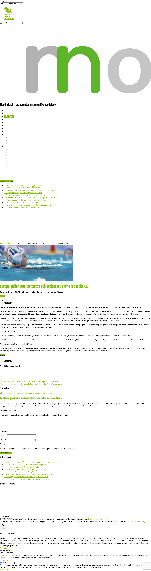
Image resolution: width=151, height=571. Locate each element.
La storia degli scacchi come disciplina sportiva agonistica (28, 472)
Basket (12, 143)
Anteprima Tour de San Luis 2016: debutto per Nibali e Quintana (30, 381)
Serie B (12, 152)
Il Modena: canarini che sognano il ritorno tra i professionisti (29, 197)
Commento (5, 431)
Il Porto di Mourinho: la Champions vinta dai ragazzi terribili (29, 205)
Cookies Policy (139, 521)
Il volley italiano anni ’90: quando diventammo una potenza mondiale (32, 462)
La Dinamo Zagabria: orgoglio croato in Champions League (29, 190)
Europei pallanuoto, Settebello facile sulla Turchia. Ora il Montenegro (31, 384)
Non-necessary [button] (6, 560)
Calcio (7, 131)
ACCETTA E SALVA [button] (7, 570)
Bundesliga (14, 161)
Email (3, 440)
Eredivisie (13, 167)
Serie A (12, 149)
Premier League (16, 155)
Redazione (8, 14)
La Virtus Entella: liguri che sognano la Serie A (23, 192)
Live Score (9, 134)
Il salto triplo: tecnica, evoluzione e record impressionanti (28, 474)
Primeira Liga (15, 170)
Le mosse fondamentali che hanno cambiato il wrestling (27, 479)
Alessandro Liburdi (7, 292)
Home (6, 8)
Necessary (7, 550)
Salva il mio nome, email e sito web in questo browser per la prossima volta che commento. (40, 448)
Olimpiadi (8, 128)
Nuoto (32, 292)
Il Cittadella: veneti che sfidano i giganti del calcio (24, 207)
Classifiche (9, 146)
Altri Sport (9, 116)
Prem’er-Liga (15, 173)
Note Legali (8, 12)
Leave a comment (50, 292)
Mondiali (8, 122)
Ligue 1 (12, 164)
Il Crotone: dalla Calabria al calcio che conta (22, 188)
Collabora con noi (10, 16)
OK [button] (132, 521)
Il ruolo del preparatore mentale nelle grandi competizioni (28, 469)
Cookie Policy (105, 519)
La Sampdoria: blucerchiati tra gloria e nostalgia (24, 202)
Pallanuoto (39, 292)
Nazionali (8, 119)
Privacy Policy (9, 19)
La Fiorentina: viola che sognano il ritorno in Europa (25, 200)
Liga (11, 158)
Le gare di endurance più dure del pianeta (21, 467)
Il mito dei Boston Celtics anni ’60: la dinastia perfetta (26, 464)
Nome (3, 435)
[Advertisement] (75, 225)
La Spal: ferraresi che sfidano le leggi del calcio (23, 185)
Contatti (7, 10)
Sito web (3, 444)
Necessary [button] (4, 548)
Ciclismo (8, 113)
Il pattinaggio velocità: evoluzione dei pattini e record (26, 476)
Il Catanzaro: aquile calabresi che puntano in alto (24, 195)
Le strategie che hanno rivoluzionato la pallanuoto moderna (31, 398)
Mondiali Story (11, 125)
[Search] (1, 23)
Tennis (12, 140)
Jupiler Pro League (17, 176)
